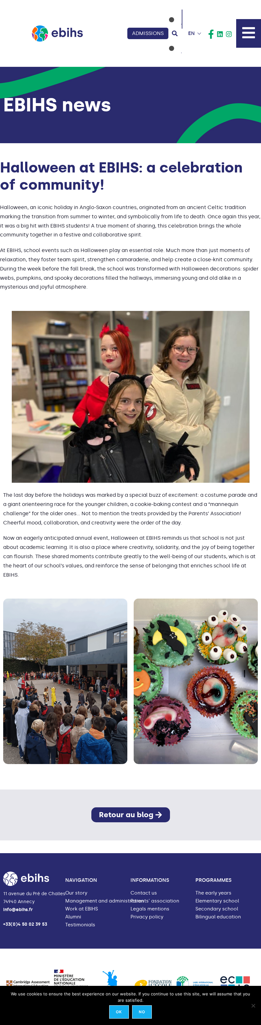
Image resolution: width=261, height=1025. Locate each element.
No (142, 1011)
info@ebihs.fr (18, 909)
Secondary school (216, 909)
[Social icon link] (211, 34)
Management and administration (104, 901)
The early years (213, 893)
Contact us (143, 893)
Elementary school (217, 901)
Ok (119, 1011)
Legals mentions (149, 909)
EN (191, 33)
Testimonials (80, 925)
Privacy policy (146, 917)
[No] (253, 1005)
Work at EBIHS (81, 909)
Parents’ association (154, 901)
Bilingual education (218, 917)
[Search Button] (174, 33)
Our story (76, 893)
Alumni (73, 917)
